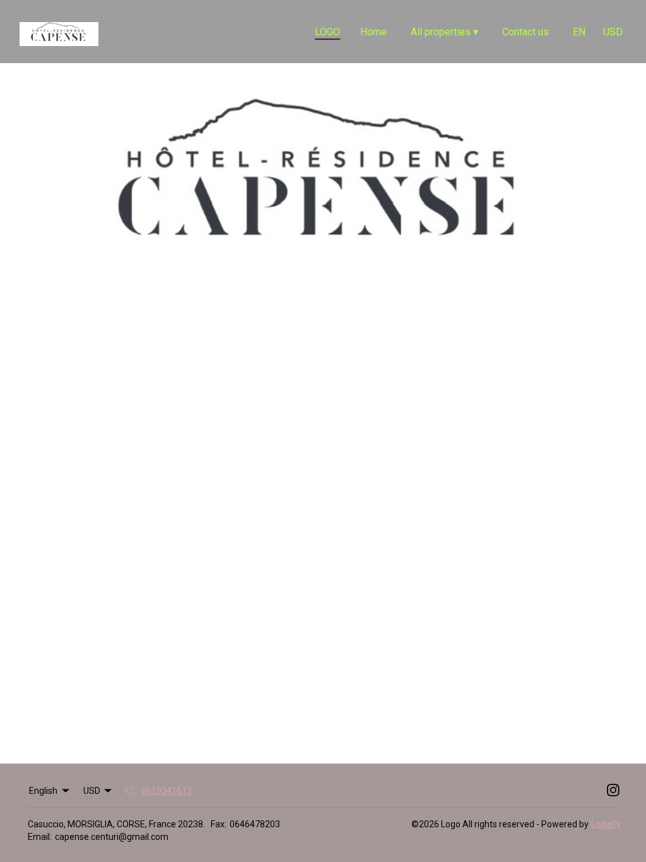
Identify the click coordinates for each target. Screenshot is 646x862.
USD (613, 32)
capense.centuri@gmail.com (111, 837)
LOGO (327, 32)
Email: (40, 837)
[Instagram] (613, 790)
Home (373, 32)
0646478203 (255, 824)
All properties (444, 32)
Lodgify (606, 824)
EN (579, 32)
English (43, 791)
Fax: (218, 824)
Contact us (525, 32)
